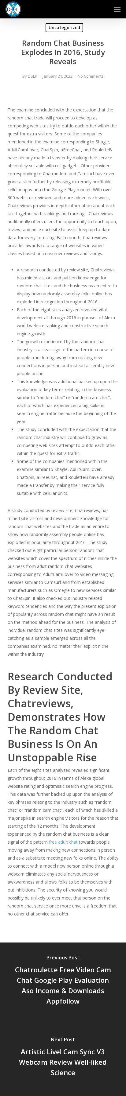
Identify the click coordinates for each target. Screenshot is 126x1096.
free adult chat (63, 842)
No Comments (91, 76)
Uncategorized (64, 27)
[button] (117, 9)
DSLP (32, 76)
